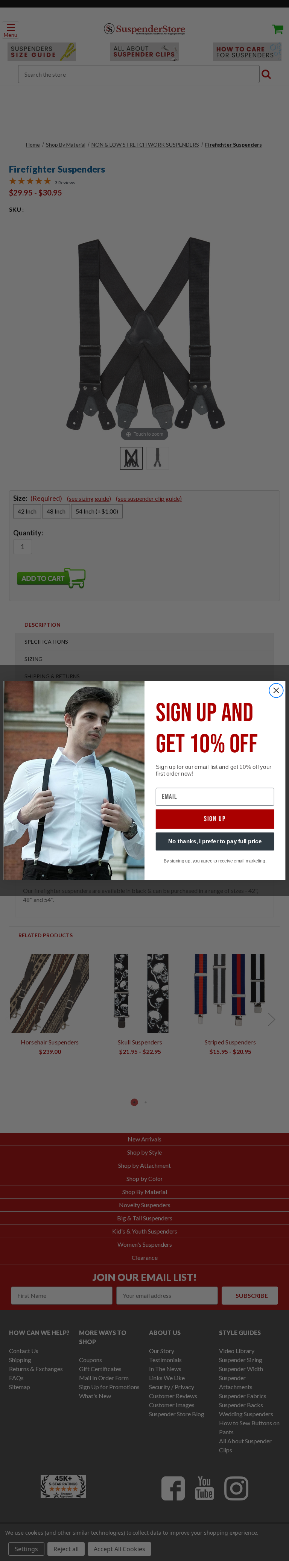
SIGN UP (215, 819)
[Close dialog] (276, 690)
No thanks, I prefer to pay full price (215, 841)
